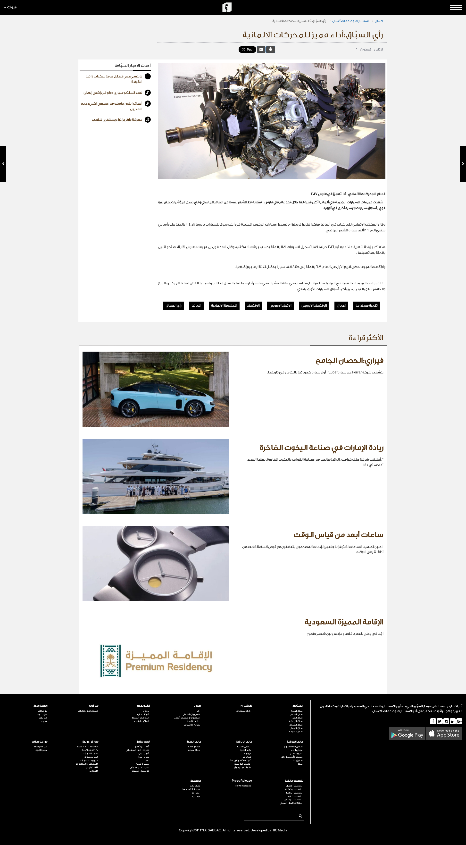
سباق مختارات (295, 731)
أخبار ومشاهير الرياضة (240, 760)
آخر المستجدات (243, 711)
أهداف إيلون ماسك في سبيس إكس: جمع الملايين (115, 106)
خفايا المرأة (143, 757)
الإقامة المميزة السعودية (344, 622)
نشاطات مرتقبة (294, 780)
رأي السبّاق (174, 306)
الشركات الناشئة (140, 718)
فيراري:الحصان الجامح (349, 360)
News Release (243, 786)
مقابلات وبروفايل (242, 767)
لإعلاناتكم (195, 786)
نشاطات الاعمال (294, 786)
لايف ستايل (143, 741)
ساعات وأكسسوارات (291, 757)
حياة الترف (42, 714)
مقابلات (43, 718)
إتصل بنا (195, 793)
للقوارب (93, 771)
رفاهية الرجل (40, 705)
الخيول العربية (243, 746)
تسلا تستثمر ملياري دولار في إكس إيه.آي (116, 93)
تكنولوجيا (143, 705)
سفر (147, 760)
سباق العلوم (295, 725)
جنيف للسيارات (90, 753)
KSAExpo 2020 (90, 750)
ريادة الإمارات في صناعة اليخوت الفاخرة (321, 448)
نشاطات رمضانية (293, 789)
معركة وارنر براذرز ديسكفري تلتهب (120, 120)
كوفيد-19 (246, 705)
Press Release (242, 780)
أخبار (198, 711)
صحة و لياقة (194, 746)
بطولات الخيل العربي (291, 803)
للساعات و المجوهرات (86, 764)
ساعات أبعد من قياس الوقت (338, 535)
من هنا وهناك (40, 741)
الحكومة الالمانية (224, 306)
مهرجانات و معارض (139, 767)
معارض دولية (90, 741)
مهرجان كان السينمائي (137, 750)
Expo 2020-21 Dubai (87, 746)
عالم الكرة (245, 750)
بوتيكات (42, 711)
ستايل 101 (297, 760)
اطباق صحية (194, 750)
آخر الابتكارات (142, 714)
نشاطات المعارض (293, 799)
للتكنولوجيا (92, 767)
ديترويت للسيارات (89, 760)
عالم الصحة (193, 741)
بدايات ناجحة (193, 721)
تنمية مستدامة (367, 306)
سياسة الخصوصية (191, 789)
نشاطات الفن (295, 796)
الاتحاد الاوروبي (280, 306)
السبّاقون (297, 705)
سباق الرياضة (295, 721)
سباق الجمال (296, 728)
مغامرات (247, 757)
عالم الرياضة (244, 741)
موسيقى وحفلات (140, 771)
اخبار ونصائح (296, 753)
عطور (299, 764)
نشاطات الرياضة (293, 793)
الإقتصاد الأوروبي (314, 306)
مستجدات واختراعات (88, 711)
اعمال (379, 21)
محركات (94, 705)
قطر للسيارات (91, 757)
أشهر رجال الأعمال (191, 714)
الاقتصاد (253, 306)
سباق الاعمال (296, 711)
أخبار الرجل (143, 753)
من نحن (196, 796)
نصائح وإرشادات (192, 725)
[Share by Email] (261, 49)
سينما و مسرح (142, 764)
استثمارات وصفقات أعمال (350, 21)
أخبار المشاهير (142, 746)
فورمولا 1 (247, 753)
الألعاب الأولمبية (242, 764)
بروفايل (145, 711)
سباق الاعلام (296, 714)
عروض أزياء (296, 750)
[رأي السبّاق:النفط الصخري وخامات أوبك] (3, 164)
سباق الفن (297, 718)
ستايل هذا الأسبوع (293, 746)
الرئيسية (195, 780)
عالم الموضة (295, 741)
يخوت (44, 721)
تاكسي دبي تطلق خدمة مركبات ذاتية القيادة (117, 79)
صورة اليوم (41, 750)
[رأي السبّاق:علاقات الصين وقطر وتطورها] (463, 164)
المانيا (196, 306)
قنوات (12, 7)
